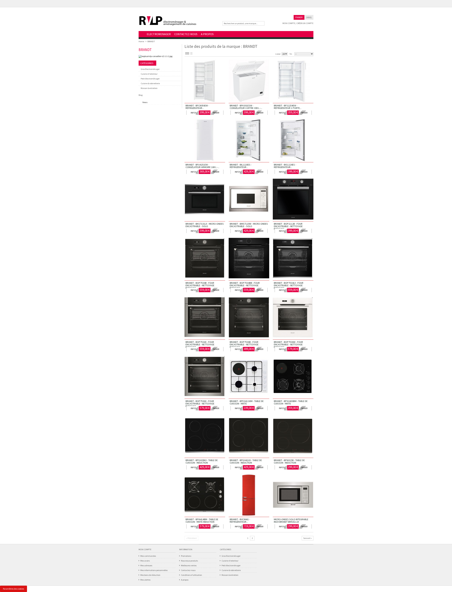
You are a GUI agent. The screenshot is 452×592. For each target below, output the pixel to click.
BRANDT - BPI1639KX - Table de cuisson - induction (202, 461)
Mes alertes (145, 579)
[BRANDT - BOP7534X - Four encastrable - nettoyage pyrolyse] (205, 317)
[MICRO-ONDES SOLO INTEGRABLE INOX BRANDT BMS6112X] (293, 495)
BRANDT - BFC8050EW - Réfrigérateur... (197, 107)
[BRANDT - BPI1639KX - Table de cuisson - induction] (205, 436)
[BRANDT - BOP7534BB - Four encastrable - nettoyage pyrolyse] (249, 258)
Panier (299, 17)
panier (216, 112)
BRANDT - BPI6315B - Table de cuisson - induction (289, 461)
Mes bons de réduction (150, 575)
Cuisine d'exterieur (149, 74)
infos (193, 112)
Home (141, 34)
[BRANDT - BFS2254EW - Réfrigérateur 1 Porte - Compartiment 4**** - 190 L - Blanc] (293, 81)
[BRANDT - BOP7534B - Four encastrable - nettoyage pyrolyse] (205, 258)
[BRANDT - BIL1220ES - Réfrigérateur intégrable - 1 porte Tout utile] (249, 140)
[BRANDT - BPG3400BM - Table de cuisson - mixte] (293, 377)
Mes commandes (148, 556)
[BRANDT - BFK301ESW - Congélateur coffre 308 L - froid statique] (249, 81)
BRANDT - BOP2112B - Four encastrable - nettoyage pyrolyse (288, 226)
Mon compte (145, 549)
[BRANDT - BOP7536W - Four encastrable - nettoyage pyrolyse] (293, 317)
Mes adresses (146, 565)
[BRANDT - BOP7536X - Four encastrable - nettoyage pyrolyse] (205, 377)
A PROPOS (207, 34)
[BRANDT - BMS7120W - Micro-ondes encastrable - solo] (249, 199)
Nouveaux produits (189, 560)
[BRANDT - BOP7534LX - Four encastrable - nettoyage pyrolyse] (293, 258)
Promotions (186, 556)
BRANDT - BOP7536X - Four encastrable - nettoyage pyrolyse (200, 403)
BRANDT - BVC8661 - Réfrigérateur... (240, 520)
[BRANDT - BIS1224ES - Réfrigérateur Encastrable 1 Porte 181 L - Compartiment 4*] (293, 140)
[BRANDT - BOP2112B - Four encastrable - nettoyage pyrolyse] (293, 199)
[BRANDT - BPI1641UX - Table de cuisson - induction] (249, 436)
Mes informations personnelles (154, 570)
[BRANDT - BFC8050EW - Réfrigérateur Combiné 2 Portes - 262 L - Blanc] (205, 81)
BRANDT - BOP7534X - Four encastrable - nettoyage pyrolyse (200, 344)
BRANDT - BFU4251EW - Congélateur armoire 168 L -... (202, 166)
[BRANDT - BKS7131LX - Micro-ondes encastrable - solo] (205, 199)
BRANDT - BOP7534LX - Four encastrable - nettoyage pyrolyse (288, 285)
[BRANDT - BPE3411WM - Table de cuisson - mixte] (249, 377)
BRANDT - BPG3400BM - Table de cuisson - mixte (291, 402)
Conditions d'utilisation (191, 575)
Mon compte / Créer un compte (297, 23)
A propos (184, 579)
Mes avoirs (145, 560)
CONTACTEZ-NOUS (185, 34)
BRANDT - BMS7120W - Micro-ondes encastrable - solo (249, 225)
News (144, 102)
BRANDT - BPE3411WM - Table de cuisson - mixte (247, 402)
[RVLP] (168, 22)
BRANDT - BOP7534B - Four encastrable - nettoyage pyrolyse (200, 285)
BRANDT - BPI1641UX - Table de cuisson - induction (246, 461)
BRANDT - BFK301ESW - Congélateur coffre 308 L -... (246, 107)
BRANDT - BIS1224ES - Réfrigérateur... (285, 166)
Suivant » (307, 538)
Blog (140, 95)
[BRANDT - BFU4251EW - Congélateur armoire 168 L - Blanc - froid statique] (205, 140)
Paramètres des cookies (13, 588)
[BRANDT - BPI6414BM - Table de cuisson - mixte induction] (205, 495)
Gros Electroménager (150, 69)
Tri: (290, 54)
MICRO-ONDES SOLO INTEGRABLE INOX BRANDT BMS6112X (291, 520)
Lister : (278, 54)
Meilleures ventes (189, 565)
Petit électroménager (150, 78)
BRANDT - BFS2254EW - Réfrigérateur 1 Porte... (287, 107)
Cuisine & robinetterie (150, 83)
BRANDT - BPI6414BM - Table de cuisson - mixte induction (202, 520)
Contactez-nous (188, 570)
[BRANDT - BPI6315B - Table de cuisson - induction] (293, 436)
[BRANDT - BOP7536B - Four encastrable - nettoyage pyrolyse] (249, 317)
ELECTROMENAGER (159, 34)
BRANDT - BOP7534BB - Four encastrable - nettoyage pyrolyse (245, 285)
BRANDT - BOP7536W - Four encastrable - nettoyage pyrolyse (288, 344)
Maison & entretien (149, 88)
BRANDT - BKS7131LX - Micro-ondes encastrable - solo (205, 225)
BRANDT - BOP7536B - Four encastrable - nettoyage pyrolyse (244, 344)
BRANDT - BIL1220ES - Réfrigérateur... (241, 166)
